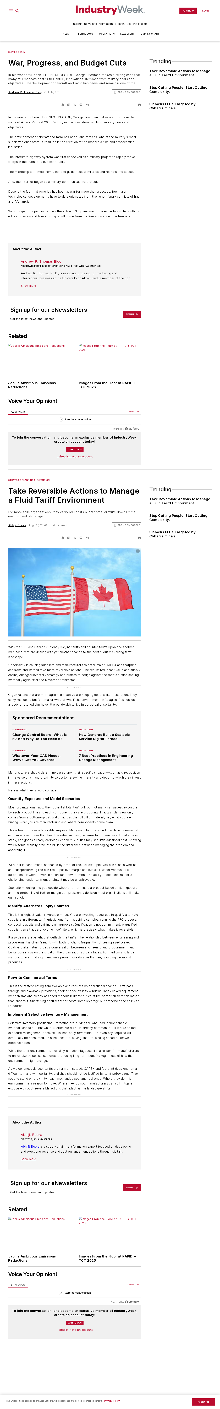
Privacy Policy (112, 1401)
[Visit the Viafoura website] (132, 428)
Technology (85, 34)
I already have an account (75, 456)
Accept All (203, 1402)
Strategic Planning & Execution (29, 480)
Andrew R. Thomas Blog (25, 92)
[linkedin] (68, 105)
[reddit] (81, 105)
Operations (107, 34)
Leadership (127, 34)
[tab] (18, 411)
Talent (66, 34)
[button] (10, 10)
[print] (139, 105)
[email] (87, 105)
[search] (17, 10)
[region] (74, 420)
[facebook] (62, 105)
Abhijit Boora (17, 525)
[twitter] (74, 105)
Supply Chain (150, 34)
